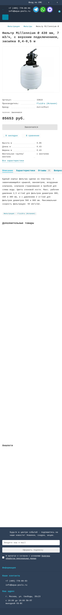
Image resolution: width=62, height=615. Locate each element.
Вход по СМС (35, 2)
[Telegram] (36, 9)
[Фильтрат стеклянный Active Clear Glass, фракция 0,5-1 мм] (31, 317)
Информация (9, 567)
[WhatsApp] (43, 9)
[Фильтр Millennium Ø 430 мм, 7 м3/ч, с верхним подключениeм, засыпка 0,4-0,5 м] (31, 468)
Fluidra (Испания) (47, 103)
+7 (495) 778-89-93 (19, 8)
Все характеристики (13, 161)
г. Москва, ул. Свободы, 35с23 (23, 596)
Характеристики (25, 170)
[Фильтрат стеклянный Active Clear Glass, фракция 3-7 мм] (31, 246)
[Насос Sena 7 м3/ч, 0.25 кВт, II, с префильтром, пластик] (31, 388)
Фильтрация (14, 26)
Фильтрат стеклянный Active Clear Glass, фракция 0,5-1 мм (26, 339)
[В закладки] (57, 231)
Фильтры (28, 26)
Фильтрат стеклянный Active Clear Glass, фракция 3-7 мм (26, 268)
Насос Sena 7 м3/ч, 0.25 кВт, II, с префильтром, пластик (23, 410)
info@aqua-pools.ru (19, 11)
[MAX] (50, 9)
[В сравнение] (57, 237)
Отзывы (44, 170)
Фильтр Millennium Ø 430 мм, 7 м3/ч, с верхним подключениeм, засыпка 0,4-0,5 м (30, 491)
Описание (7, 170)
